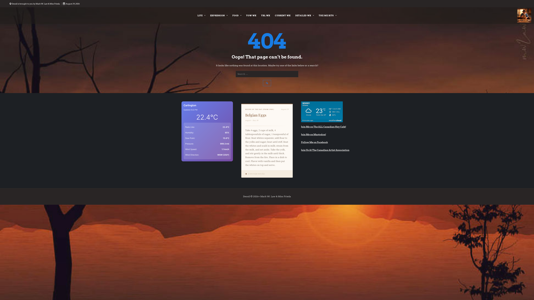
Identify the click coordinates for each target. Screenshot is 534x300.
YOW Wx (251, 15)
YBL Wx (265, 15)
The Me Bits (326, 15)
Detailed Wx (303, 15)
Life (200, 15)
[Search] (267, 83)
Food (235, 15)
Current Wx (283, 15)
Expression (217, 15)
